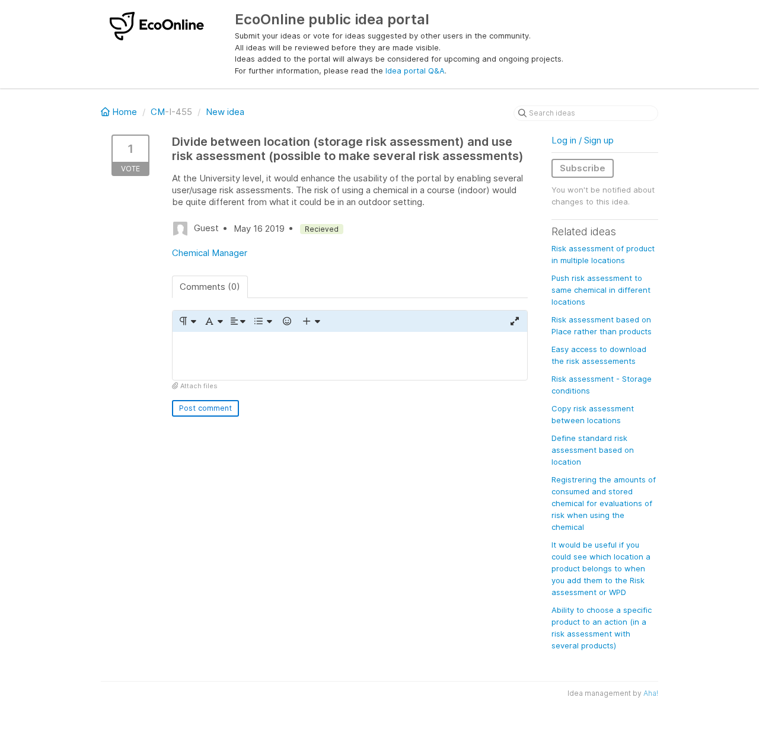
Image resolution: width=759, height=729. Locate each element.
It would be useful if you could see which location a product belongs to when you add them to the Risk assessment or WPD (600, 568)
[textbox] (350, 356)
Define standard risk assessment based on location (592, 449)
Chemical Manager (209, 252)
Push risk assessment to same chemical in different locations (600, 289)
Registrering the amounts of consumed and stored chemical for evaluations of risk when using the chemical (603, 503)
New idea (225, 111)
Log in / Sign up (582, 140)
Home (124, 111)
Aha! (650, 693)
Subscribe (582, 168)
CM (158, 111)
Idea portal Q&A (415, 70)
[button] (187, 321)
